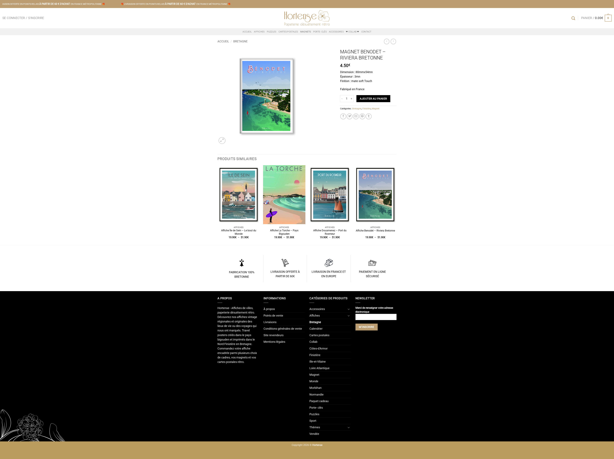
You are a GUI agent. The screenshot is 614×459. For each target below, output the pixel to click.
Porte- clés (320, 31)
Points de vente (273, 315)
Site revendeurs (273, 335)
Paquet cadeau (319, 401)
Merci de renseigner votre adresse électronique (374, 309)
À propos (269, 309)
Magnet (375, 108)
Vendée (314, 433)
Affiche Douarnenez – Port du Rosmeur (329, 232)
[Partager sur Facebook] (343, 116)
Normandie (316, 394)
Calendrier (316, 328)
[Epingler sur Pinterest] (362, 116)
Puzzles (271, 31)
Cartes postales (288, 31)
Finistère (366, 108)
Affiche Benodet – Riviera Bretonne (375, 230)
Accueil (247, 31)
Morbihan (315, 387)
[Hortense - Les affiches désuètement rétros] (307, 18)
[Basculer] (349, 309)
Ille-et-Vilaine (317, 361)
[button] (23, 18)
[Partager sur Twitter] (349, 116)
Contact (366, 31)
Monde (313, 381)
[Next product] (386, 41)
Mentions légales (274, 341)
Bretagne (240, 41)
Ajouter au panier (373, 98)
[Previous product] (393, 41)
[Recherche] (573, 18)
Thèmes (314, 427)
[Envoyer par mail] (356, 116)
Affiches (259, 31)
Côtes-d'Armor (318, 348)
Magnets (305, 31)
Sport (312, 420)
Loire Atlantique (319, 368)
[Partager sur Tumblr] (368, 116)
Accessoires (336, 31)
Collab (313, 341)
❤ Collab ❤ (352, 31)
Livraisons (270, 322)
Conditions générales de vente (283, 328)
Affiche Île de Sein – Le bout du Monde (238, 232)
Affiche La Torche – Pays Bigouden (284, 232)
